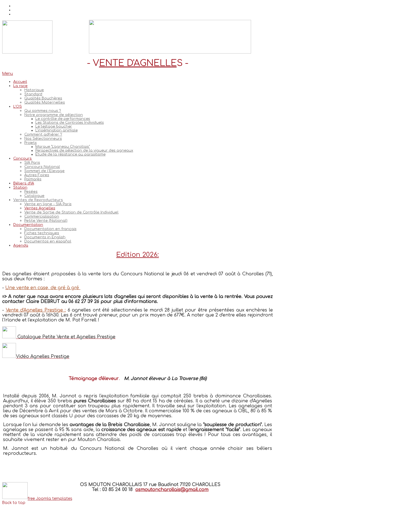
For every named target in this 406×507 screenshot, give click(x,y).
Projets (30, 143)
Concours (22, 158)
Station (20, 187)
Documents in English (44, 237)
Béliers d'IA (23, 183)
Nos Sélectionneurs (43, 138)
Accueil (20, 82)
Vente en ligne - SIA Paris (48, 204)
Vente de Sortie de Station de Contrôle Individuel (71, 212)
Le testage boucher (53, 126)
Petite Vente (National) (45, 220)
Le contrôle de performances (62, 119)
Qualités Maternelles (44, 102)
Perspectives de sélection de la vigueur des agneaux (84, 150)
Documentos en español (47, 241)
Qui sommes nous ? (42, 111)
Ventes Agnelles (39, 208)
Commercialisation (41, 216)
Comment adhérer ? (43, 134)
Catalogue (34, 196)
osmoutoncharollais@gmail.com (172, 489)
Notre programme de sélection (53, 115)
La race (20, 86)
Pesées (31, 191)
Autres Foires (36, 175)
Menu (7, 74)
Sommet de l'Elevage (44, 171)
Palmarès (32, 179)
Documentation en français (50, 229)
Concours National (42, 167)
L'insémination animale (56, 130)
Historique (34, 90)
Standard (33, 94)
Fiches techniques (41, 233)
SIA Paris (32, 162)
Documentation (28, 225)
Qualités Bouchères (43, 98)
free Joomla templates (50, 499)
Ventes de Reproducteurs (38, 200)
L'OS (17, 106)
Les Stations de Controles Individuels (69, 123)
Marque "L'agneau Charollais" (62, 147)
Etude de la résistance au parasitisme (70, 154)
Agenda (20, 245)
